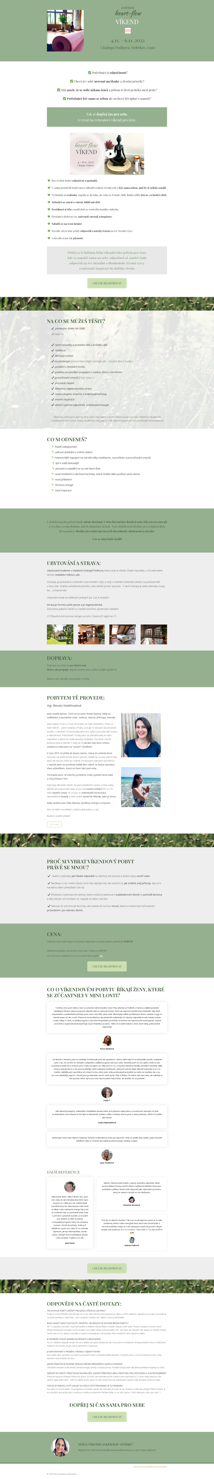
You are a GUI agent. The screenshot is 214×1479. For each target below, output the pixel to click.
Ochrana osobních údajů (142, 1466)
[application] (107, 154)
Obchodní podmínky (160, 1466)
